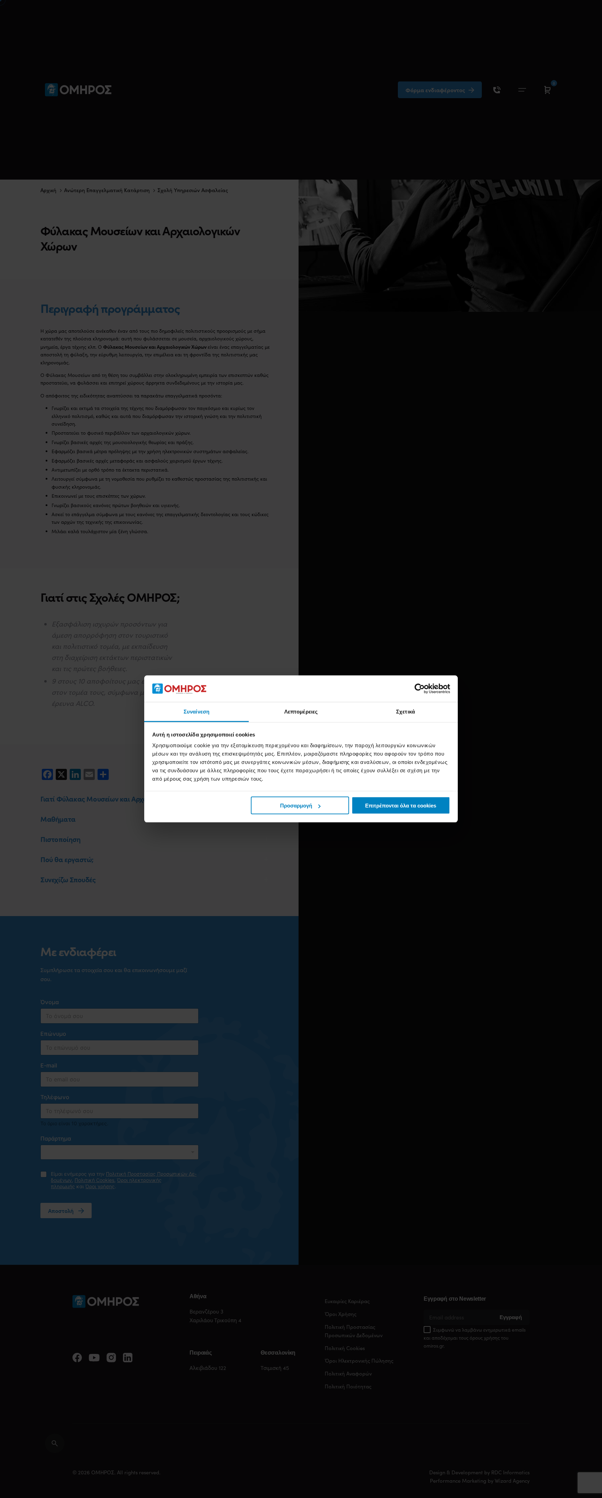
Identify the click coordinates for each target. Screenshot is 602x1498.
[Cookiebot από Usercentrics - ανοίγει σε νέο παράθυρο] (419, 689)
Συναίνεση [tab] (196, 712)
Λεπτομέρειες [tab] (301, 712)
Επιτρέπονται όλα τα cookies (400, 806)
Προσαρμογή (296, 806)
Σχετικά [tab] (405, 712)
